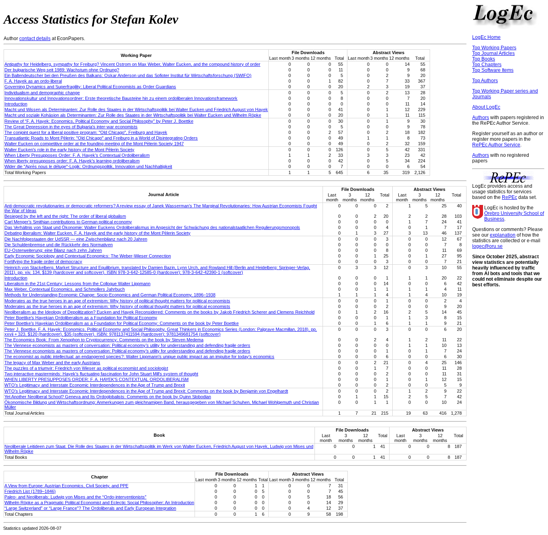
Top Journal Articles (493, 53)
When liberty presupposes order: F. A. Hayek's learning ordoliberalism (72, 160)
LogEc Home (486, 37)
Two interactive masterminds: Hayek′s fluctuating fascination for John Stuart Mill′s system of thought (101, 373)
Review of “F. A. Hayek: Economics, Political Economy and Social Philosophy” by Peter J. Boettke (98, 121)
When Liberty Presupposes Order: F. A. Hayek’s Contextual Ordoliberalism (77, 155)
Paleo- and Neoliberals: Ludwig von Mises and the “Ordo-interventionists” (75, 496)
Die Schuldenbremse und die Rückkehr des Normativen (58, 244)
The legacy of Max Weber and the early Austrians (52, 362)
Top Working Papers (494, 48)
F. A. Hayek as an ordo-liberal (33, 81)
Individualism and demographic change (42, 92)
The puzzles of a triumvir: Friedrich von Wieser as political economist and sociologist (86, 368)
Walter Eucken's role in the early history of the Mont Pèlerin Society (69, 149)
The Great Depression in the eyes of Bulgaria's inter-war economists (71, 126)
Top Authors (485, 80)
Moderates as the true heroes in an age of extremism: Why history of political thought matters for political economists (117, 300)
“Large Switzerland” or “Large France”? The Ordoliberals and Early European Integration (90, 508)
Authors (480, 117)
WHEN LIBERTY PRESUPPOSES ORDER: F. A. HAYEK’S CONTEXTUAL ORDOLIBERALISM (96, 379)
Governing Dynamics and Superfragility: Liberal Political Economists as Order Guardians (90, 86)
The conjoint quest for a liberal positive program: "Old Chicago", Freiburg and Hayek (85, 132)
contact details (35, 38)
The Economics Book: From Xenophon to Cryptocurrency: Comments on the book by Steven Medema (103, 339)
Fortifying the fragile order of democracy (43, 261)
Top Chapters (486, 64)
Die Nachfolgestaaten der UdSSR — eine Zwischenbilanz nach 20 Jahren (75, 239)
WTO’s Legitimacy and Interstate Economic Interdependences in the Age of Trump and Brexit (94, 385)
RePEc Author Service (496, 145)
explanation (503, 235)
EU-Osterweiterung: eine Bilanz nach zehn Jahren (53, 250)
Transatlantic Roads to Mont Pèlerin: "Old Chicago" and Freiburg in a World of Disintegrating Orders (101, 138)
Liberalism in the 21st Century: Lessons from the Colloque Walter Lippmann (77, 283)
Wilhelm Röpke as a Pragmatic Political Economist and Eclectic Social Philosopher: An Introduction (99, 502)
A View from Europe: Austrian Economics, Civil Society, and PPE (66, 485)
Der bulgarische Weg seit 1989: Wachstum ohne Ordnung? (61, 69)
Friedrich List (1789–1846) (30, 491)
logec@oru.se (487, 246)
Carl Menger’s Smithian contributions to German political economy (68, 221)
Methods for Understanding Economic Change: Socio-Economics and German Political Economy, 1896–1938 (109, 294)
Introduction (15, 103)
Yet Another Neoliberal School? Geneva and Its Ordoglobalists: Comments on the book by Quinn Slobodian (107, 396)
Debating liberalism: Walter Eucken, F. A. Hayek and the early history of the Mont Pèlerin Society (97, 233)
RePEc (509, 197)
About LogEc (486, 107)
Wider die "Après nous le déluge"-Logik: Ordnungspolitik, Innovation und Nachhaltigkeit (88, 166)
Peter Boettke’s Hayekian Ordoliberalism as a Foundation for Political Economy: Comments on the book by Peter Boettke (121, 323)
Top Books (483, 59)
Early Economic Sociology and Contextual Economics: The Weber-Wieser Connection (87, 255)
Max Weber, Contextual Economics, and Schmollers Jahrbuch (64, 289)
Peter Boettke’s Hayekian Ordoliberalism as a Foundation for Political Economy (80, 317)
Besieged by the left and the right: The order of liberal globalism (65, 216)
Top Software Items (492, 70)
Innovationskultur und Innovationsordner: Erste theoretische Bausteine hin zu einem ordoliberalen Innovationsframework (120, 98)
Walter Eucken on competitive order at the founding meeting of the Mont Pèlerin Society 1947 (94, 143)
